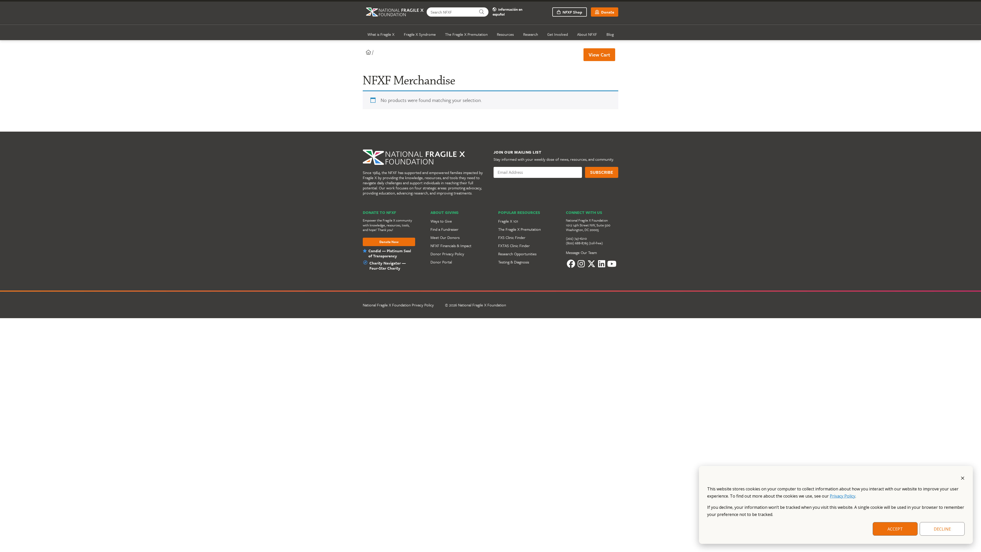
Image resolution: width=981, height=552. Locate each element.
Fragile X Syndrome (420, 34)
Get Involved (557, 34)
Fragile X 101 (508, 221)
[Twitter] (591, 264)
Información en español (507, 12)
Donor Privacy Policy (447, 254)
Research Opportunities (517, 254)
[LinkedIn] (602, 264)
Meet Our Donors (445, 237)
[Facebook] (571, 264)
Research (530, 34)
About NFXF (587, 34)
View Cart (599, 54)
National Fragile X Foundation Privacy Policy (398, 305)
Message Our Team (581, 252)
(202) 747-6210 (576, 238)
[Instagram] (581, 264)
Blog (610, 34)
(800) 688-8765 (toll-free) (584, 243)
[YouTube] (612, 264)
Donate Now (389, 242)
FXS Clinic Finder (511, 237)
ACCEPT (895, 529)
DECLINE (942, 529)
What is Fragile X (380, 34)
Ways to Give (441, 221)
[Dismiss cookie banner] (963, 477)
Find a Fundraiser (444, 229)
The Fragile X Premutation (466, 34)
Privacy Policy (842, 496)
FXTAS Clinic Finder (514, 245)
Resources (505, 34)
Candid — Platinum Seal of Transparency (389, 253)
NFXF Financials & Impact (450, 245)
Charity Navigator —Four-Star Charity (387, 265)
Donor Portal (441, 262)
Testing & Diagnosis (513, 262)
